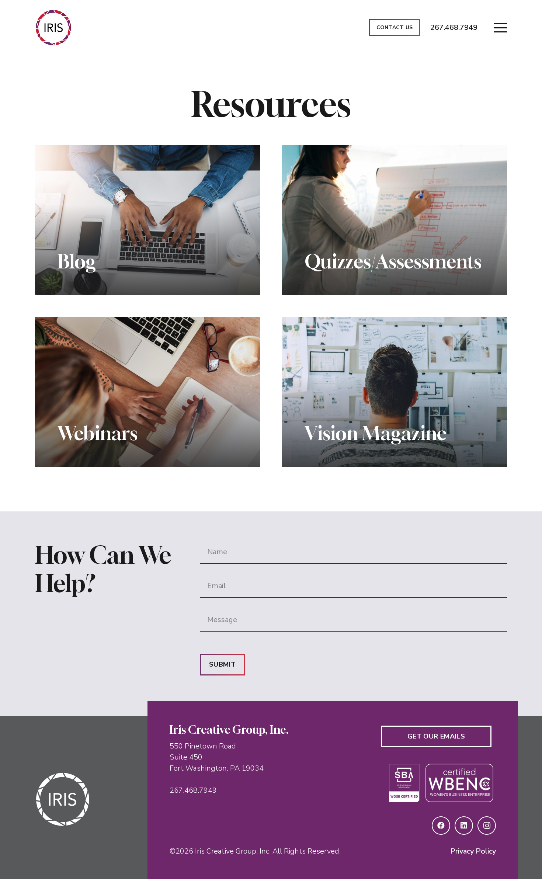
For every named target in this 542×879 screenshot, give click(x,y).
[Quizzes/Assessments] (394, 220)
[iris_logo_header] (53, 27)
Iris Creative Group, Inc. (233, 851)
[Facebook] (441, 825)
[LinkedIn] (464, 825)
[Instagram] (486, 825)
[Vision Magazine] (394, 392)
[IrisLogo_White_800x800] (79, 799)
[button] (500, 27)
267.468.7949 (193, 790)
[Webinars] (147, 392)
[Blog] (147, 220)
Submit (222, 664)
